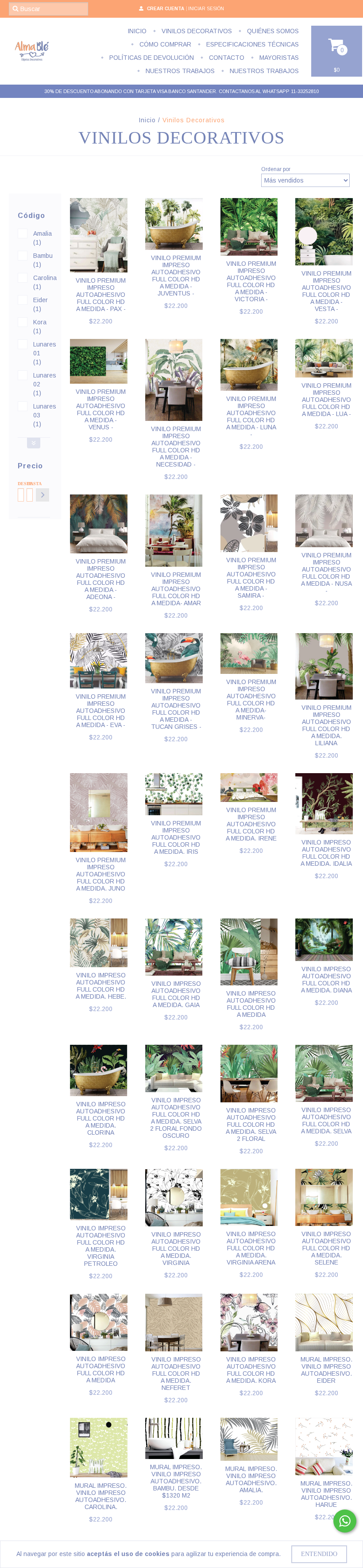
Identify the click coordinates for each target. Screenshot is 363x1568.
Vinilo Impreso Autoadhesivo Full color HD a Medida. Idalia (326, 853)
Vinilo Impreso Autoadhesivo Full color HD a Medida (251, 1004)
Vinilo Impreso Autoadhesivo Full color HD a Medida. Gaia (176, 994)
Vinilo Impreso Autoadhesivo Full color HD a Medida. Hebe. (101, 986)
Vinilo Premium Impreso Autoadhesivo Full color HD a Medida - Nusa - (326, 573)
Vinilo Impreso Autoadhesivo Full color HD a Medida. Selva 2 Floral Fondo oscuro (176, 1118)
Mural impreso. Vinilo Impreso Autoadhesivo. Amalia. (251, 1479)
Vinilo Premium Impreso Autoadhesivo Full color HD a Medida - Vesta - (326, 291)
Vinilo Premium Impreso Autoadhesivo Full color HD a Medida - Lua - (326, 399)
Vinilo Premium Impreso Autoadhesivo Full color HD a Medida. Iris (176, 837)
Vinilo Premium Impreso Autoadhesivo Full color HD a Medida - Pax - (101, 294)
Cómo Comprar (164, 44)
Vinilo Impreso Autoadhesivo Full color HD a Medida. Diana (326, 979)
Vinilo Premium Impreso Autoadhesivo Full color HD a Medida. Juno (101, 874)
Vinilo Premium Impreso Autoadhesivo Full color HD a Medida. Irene (251, 824)
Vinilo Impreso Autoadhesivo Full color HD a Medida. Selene (326, 1248)
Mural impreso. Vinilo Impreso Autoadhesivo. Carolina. (101, 1496)
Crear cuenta (165, 8)
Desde (20, 483)
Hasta (29, 483)
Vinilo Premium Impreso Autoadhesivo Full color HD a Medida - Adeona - (101, 579)
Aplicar (42, 495)
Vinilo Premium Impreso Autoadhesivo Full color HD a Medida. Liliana (326, 725)
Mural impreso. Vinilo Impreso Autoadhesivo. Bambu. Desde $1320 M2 (176, 1481)
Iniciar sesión (206, 8)
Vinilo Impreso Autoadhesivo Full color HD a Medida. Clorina (101, 1118)
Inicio (137, 31)
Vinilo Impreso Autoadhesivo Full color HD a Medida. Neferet (176, 1373)
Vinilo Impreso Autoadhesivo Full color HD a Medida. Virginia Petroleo (101, 1246)
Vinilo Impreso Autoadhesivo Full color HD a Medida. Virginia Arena (251, 1248)
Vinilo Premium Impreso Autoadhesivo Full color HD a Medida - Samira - (251, 577)
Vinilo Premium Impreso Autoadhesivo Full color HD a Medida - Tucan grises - (176, 709)
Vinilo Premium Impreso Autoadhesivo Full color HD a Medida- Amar (176, 589)
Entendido (319, 1554)
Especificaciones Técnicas (252, 44)
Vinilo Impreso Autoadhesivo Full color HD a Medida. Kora (251, 1370)
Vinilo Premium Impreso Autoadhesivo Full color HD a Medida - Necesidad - (176, 446)
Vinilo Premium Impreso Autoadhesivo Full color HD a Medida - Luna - (251, 416)
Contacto (225, 57)
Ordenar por (275, 169)
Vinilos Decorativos (196, 31)
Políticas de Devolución (151, 57)
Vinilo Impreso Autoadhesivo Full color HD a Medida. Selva (326, 1120)
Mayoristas (278, 57)
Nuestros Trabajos (179, 70)
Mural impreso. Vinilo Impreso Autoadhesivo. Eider (326, 1370)
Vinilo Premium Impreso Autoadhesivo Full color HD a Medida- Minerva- (251, 699)
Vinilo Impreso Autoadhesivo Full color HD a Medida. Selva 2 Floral (251, 1124)
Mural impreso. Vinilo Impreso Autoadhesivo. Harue (326, 1494)
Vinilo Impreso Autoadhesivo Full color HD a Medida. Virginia (176, 1248)
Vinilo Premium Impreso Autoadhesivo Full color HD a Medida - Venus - (101, 409)
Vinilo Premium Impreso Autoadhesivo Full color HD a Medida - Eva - (101, 710)
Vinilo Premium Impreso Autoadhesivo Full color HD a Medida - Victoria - (251, 281)
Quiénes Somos (272, 31)
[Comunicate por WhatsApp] (344, 1521)
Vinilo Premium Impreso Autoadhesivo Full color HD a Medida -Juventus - (176, 275)
